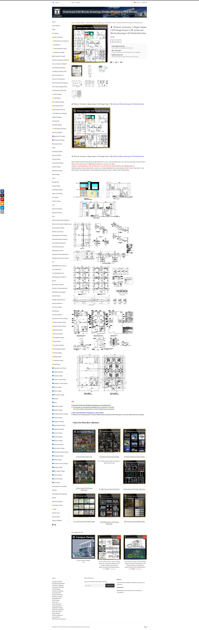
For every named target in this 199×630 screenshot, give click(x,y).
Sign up (78, 2)
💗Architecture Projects (58, 56)
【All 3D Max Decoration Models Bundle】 (134, 521)
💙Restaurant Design (58, 421)
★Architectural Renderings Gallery (59, 496)
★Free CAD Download (58, 79)
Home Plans (55, 602)
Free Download (56, 617)
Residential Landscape (58, 609)
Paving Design (56, 186)
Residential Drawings (57, 608)
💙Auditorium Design (58, 429)
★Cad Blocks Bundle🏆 (58, 68)
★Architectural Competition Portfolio (59, 488)
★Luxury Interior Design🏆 (59, 64)
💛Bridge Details (56, 357)
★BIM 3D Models (57, 117)
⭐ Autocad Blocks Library (59, 48)
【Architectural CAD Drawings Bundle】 (109, 457)
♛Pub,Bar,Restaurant (58, 247)
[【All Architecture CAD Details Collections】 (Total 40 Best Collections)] (134, 472)
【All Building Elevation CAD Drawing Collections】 (109, 523)
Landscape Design (57, 190)
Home (53, 22)
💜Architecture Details (58, 140)
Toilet (53, 178)
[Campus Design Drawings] (83, 547)
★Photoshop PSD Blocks (59, 90)
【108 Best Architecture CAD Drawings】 (134, 457)
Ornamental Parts (56, 593)
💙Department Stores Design (60, 452)
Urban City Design (57, 193)
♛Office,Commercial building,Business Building (59, 233)
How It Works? (56, 26)
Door (53, 216)
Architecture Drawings (57, 591)
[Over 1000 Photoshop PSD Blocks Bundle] (84, 505)
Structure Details (56, 155)
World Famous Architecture (59, 619)
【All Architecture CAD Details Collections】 (134, 489)
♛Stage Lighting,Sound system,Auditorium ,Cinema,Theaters (58, 303)
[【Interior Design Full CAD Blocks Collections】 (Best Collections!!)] (84, 472)
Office (53, 148)
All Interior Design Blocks (58, 583)
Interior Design (55, 600)
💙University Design (57, 444)
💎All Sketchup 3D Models (59, 113)
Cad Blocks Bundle (57, 581)
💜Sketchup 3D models (58, 136)
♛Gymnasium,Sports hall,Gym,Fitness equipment (59, 286)
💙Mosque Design (57, 467)
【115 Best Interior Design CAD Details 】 (109, 489)
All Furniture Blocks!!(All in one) (84, 457)
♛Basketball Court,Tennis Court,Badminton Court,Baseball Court (59, 269)
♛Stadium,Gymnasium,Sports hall (60, 260)
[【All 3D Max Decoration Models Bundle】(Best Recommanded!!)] (134, 505)
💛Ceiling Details (57, 353)
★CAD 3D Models (57, 132)
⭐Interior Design (57, 94)
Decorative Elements (57, 594)
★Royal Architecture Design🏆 (60, 60)
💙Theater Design (57, 418)
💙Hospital (55, 398)
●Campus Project (80, 22)
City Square (55, 197)
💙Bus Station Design (58, 395)
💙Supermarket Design (58, 425)
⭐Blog (54, 509)
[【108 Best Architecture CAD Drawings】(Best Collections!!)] (134, 441)
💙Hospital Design (57, 437)
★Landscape (55, 121)
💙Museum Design (57, 406)
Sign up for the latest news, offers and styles (95, 581)
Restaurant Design (57, 170)
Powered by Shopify (85, 626)
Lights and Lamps (57, 212)
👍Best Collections (57, 37)
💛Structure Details (57, 334)
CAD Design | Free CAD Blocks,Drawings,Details (70, 626)
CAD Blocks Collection (58, 585)
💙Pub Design (56, 482)
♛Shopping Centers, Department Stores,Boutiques (60, 252)
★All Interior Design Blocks (59, 87)
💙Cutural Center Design (59, 379)
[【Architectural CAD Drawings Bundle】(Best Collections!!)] (109, 441)
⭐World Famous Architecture (60, 41)
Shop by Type (60, 513)
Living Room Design (57, 163)
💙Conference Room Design (60, 414)
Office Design (56, 174)
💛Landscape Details (58, 345)
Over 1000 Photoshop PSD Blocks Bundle (84, 521)
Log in (73, 2)
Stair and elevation (57, 209)
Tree (53, 205)
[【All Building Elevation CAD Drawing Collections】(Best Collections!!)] (109, 505)
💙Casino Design (57, 475)
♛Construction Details (58, 228)
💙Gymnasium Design (58, 448)
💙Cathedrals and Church (59, 368)
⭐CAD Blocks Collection (59, 129)
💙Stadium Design (57, 410)
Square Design (56, 613)
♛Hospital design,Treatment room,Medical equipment (60, 241)
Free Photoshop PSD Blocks (60, 83)
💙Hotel (54, 402)
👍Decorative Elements (58, 109)
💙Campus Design (57, 376)
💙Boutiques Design (58, 456)
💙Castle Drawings (57, 372)
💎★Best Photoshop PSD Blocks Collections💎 (59, 73)
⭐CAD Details (56, 98)
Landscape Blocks (56, 604)
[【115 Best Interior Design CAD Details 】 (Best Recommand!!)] (109, 472)
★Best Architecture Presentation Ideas (57, 503)
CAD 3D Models (56, 589)
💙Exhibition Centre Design (59, 383)
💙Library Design (57, 387)
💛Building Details (57, 330)
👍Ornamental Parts (57, 106)
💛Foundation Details (58, 337)
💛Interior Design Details (59, 322)
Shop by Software (60, 520)
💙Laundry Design (57, 479)
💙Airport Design (57, 391)
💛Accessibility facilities (58, 349)
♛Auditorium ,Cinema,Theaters (57, 313)
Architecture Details (57, 596)
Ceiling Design (56, 159)
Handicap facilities (57, 151)
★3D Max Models (57, 125)
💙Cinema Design (57, 433)
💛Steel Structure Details (59, 326)
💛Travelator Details (57, 360)
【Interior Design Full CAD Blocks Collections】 (84, 489)
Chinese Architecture (57, 615)
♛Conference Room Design (60, 318)
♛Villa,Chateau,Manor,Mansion (60, 220)
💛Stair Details (56, 341)
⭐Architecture (56, 45)
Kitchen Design (56, 167)
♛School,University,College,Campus (60, 224)
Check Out (144, 2)
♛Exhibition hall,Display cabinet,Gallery (59, 294)
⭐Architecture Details (58, 52)
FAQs (53, 29)
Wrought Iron (55, 182)
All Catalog (55, 33)
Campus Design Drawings (83, 560)
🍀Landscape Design (58, 102)
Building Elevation (57, 144)
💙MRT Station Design (58, 471)
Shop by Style (60, 517)
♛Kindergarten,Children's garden (59, 279)
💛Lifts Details (56, 364)
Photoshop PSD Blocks (58, 587)
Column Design (56, 201)
